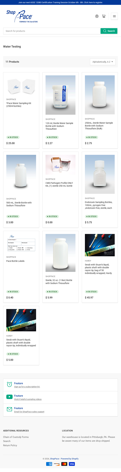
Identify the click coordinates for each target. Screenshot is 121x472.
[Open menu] (114, 16)
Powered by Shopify (69, 459)
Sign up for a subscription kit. (27, 386)
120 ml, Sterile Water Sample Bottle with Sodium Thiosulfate (59, 126)
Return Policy (10, 445)
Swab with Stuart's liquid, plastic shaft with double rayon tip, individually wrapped (21, 342)
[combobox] (60, 31)
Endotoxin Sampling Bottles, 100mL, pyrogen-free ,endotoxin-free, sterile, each (98, 205)
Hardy (88, 261)
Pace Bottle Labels (15, 261)
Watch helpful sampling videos (28, 399)
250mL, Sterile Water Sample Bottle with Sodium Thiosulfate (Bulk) (99, 126)
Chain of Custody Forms (16, 437)
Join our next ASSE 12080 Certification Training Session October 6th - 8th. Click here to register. (60, 2)
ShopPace (11, 99)
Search (111, 31)
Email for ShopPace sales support (29, 411)
